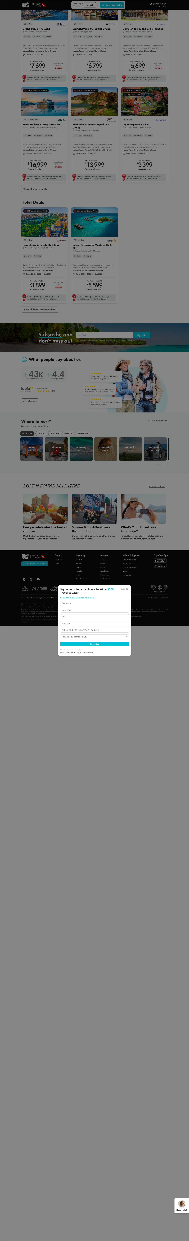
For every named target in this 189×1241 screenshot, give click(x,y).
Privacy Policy (71, 652)
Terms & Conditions (86, 652)
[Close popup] (127, 589)
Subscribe (94, 644)
